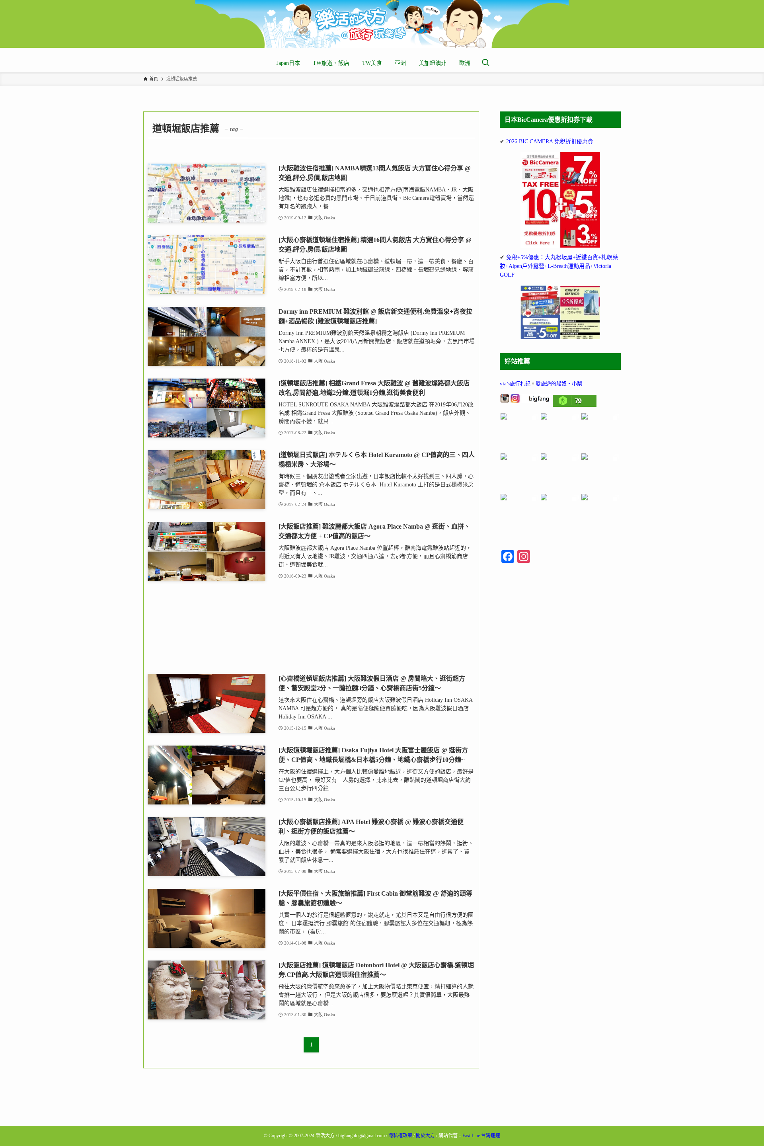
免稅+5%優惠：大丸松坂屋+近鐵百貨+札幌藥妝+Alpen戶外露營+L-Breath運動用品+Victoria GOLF (559, 266)
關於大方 (425, 1135)
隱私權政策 (400, 1135)
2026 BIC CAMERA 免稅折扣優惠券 (549, 141)
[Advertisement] (311, 627)
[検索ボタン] (485, 63)
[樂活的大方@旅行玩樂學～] (382, 24)
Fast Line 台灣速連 (481, 1135)
